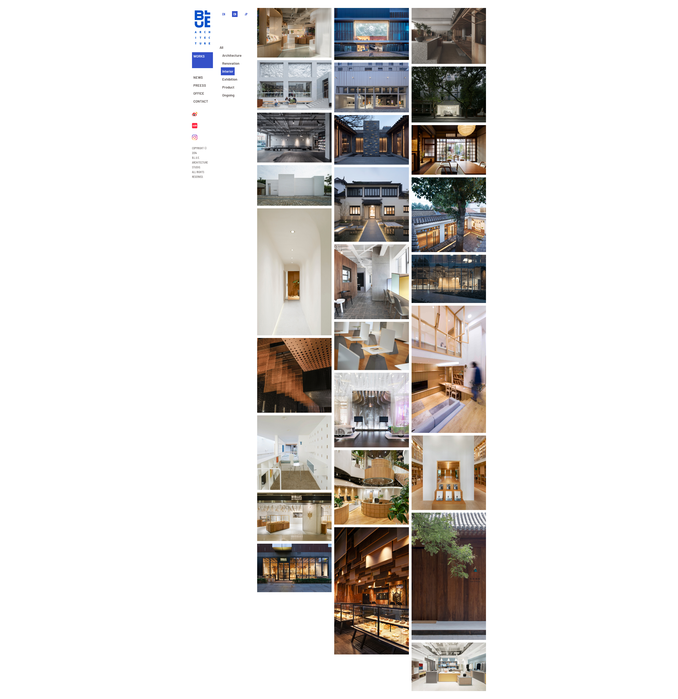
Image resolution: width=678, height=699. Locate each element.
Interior (227, 71)
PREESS (199, 85)
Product (228, 87)
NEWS (198, 77)
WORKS (199, 56)
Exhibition (229, 79)
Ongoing (228, 95)
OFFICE (198, 93)
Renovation (230, 63)
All (221, 47)
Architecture (232, 55)
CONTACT (200, 101)
